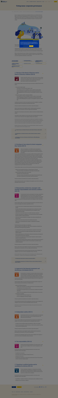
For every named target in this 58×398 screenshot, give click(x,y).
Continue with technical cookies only (36, 40)
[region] (29, 44)
